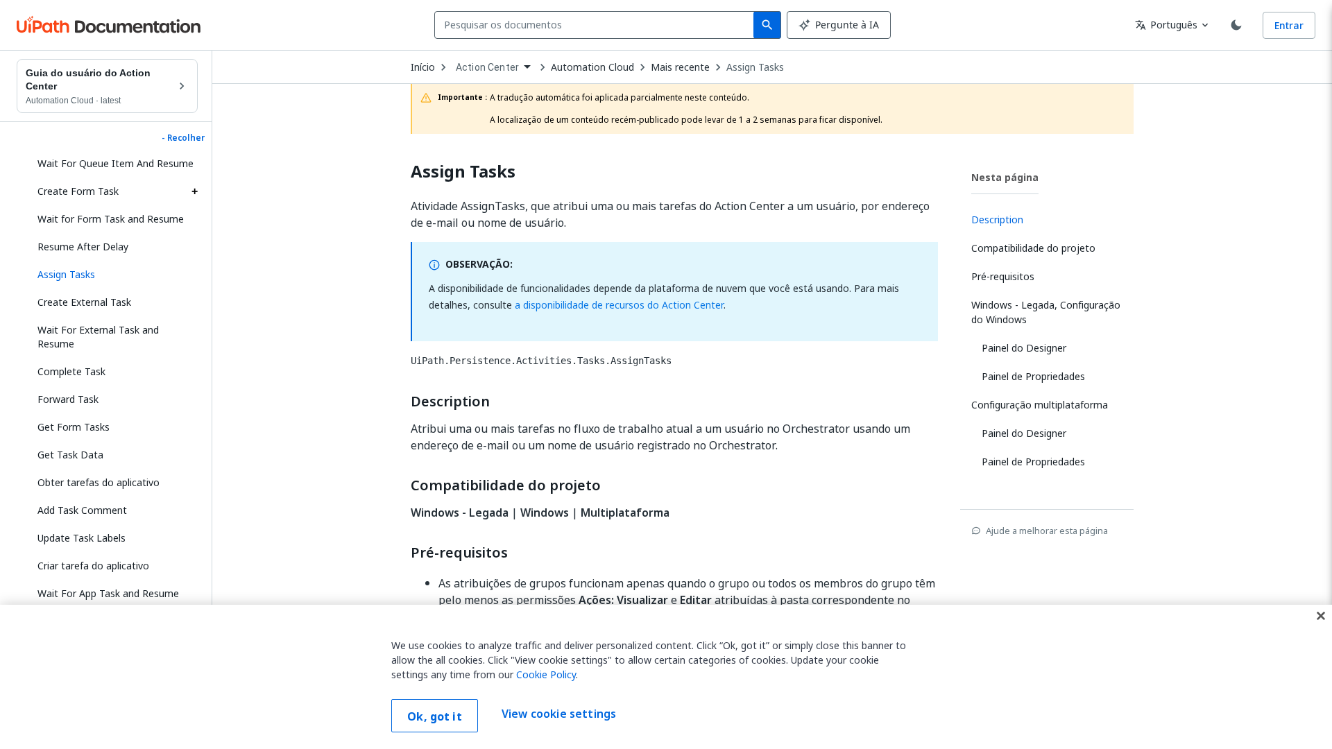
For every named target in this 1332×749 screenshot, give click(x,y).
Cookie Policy (546, 674)
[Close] (1321, 616)
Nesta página (1005, 177)
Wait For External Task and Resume (98, 336)
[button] (112, 275)
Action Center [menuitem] (487, 67)
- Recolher (183, 138)
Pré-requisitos (459, 552)
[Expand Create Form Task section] (194, 191)
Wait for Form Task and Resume (110, 219)
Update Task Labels (81, 538)
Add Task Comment (82, 510)
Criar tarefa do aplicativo (93, 565)
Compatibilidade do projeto (506, 485)
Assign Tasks (755, 67)
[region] (666, 677)
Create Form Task (78, 191)
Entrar (1289, 25)
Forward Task (68, 399)
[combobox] (597, 24)
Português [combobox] (1166, 24)
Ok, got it (434, 716)
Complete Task (71, 371)
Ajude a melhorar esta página (1047, 530)
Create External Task (84, 302)
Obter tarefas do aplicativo (98, 482)
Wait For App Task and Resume (108, 593)
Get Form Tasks (73, 427)
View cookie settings (559, 714)
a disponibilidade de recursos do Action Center (619, 305)
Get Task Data (70, 454)
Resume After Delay (82, 246)
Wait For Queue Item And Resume (115, 163)
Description (450, 401)
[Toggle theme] (1236, 25)
